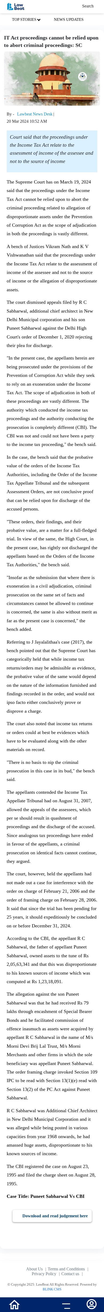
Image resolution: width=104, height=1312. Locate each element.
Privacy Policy (44, 1273)
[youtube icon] (39, 1305)
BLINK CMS (52, 1289)
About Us (34, 1269)
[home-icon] (14, 1304)
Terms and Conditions (66, 1269)
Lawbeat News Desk (35, 114)
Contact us (70, 1273)
